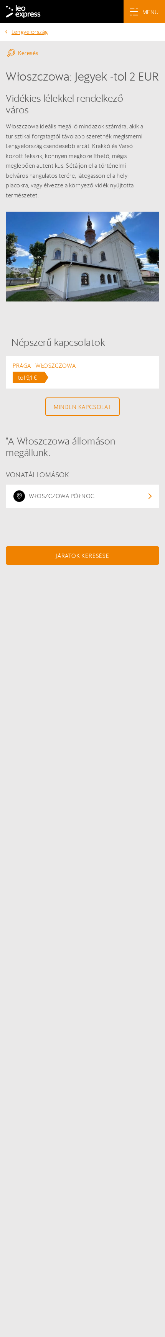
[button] (82, 53)
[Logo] (23, 11)
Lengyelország (30, 32)
